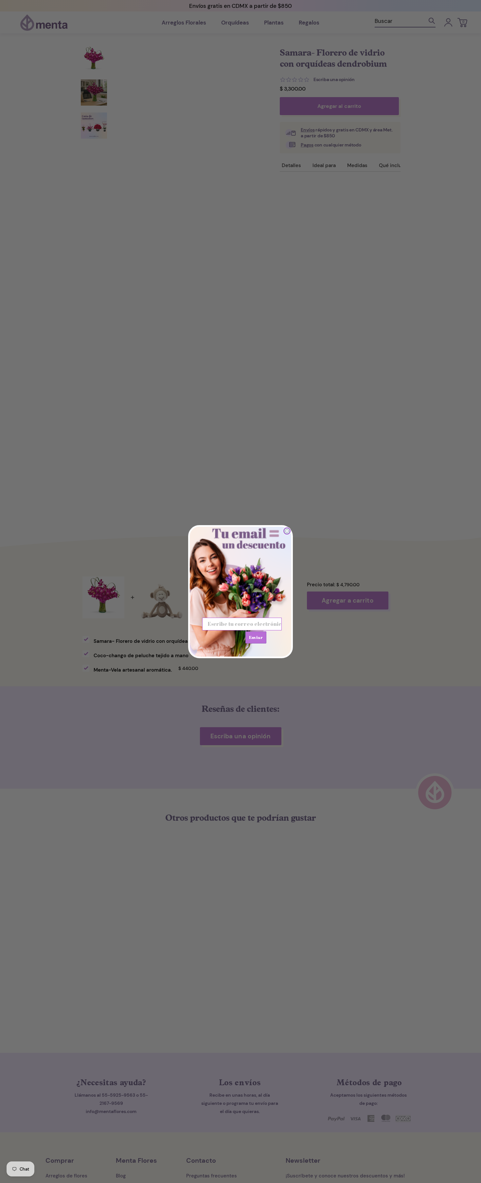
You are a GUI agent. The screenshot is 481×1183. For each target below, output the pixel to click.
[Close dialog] (287, 531)
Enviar (256, 637)
